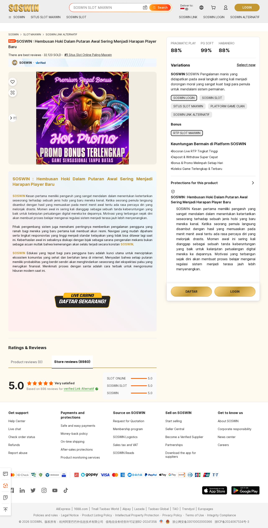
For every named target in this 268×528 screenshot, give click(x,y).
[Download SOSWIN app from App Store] (214, 490)
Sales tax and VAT (125, 445)
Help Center (16, 421)
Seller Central (174, 429)
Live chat (14, 429)
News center (227, 437)
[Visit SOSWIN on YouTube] (55, 490)
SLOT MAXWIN (32, 34)
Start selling (173, 421)
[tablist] (82, 361)
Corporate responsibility (234, 429)
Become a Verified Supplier (184, 437)
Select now (246, 65)
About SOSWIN (228, 421)
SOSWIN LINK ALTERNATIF (61, 34)
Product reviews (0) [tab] (27, 362)
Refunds (14, 445)
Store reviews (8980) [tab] (72, 362)
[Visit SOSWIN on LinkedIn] (22, 490)
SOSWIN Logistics (125, 437)
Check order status (21, 437)
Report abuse (17, 453)
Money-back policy (74, 433)
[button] (145, 7)
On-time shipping (72, 441)
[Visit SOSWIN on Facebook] (11, 490)
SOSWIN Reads (123, 453)
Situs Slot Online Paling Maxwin (88, 54)
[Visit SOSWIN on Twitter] (33, 490)
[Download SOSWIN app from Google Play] (245, 490)
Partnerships (174, 445)
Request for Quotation (128, 421)
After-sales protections (77, 449)
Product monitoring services (80, 457)
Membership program (128, 429)
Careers (223, 445)
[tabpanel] (82, 385)
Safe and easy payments (78, 425)
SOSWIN (13, 34)
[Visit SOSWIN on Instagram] (44, 490)
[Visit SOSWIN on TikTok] (66, 490)
